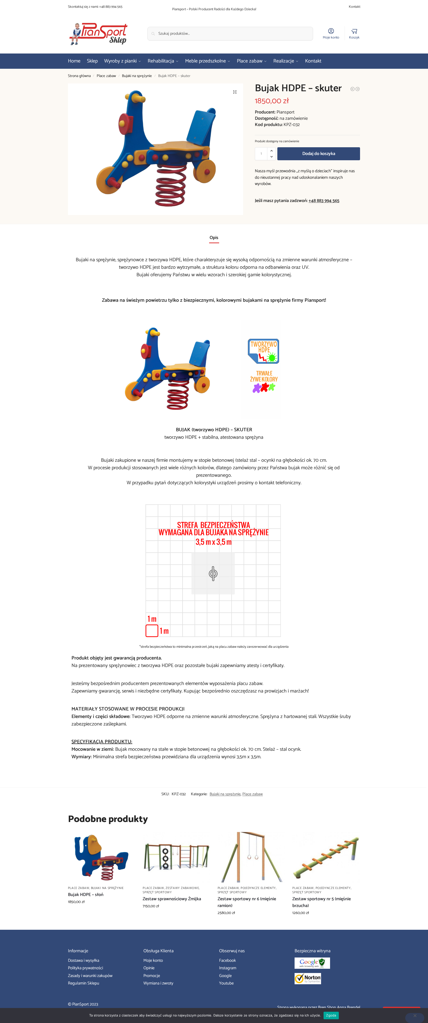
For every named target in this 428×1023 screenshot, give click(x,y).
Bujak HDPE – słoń (85, 895)
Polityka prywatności (85, 968)
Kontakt (354, 7)
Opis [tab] (214, 238)
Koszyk (354, 37)
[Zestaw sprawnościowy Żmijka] (176, 857)
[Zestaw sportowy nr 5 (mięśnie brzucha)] (326, 857)
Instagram (227, 968)
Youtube (226, 983)
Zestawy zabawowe (182, 888)
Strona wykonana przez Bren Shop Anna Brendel (318, 1007)
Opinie (148, 968)
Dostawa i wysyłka (83, 960)
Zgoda (331, 1015)
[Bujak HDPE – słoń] (101, 857)
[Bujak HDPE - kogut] (352, 89)
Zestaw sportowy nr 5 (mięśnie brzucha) (321, 902)
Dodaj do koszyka (318, 154)
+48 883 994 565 (110, 7)
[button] (234, 92)
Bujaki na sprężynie (137, 76)
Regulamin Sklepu (83, 983)
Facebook (227, 960)
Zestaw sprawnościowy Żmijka (172, 899)
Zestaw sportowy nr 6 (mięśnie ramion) (247, 902)
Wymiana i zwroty (158, 983)
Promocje (151, 975)
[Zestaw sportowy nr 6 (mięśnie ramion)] (251, 857)
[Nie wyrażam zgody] (414, 1018)
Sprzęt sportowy (157, 892)
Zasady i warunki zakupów (90, 975)
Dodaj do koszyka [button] (101, 913)
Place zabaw (106, 76)
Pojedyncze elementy (258, 888)
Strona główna (79, 76)
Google (225, 975)
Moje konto (331, 37)
